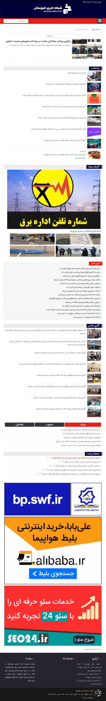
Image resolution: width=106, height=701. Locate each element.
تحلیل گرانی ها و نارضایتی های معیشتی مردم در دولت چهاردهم (65, 140)
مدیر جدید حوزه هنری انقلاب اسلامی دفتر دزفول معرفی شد (80, 268)
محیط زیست (93, 454)
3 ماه (51, 466)
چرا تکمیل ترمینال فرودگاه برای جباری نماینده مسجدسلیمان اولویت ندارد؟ (62, 117)
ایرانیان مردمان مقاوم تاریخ (77, 73)
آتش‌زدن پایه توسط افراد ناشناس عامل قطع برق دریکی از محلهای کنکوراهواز (74, 298)
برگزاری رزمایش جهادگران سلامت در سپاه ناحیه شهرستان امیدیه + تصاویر (38, 41)
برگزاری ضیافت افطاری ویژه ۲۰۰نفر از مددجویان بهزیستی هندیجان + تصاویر (61, 408)
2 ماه (60, 462)
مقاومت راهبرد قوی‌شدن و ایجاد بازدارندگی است (83, 287)
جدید (83, 425)
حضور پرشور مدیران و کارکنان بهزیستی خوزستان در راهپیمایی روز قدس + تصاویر (60, 397)
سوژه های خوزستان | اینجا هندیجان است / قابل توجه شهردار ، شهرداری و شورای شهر (89, 667)
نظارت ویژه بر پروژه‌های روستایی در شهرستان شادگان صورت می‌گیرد (77, 279)
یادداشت (95, 68)
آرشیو (95, 659)
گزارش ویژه (94, 167)
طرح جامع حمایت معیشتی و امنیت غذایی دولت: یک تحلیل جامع (64, 106)
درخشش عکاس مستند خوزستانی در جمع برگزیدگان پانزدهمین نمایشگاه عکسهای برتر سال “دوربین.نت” (52, 364)
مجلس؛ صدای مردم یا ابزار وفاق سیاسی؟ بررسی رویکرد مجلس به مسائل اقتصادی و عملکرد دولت (54, 95)
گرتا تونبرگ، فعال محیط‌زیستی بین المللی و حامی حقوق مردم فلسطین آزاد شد (74, 470)
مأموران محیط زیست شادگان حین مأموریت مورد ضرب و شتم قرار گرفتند (76, 458)
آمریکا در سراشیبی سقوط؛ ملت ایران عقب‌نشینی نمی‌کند (81, 291)
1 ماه (48, 458)
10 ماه (44, 470)
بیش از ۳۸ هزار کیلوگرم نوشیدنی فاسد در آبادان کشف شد (81, 272)
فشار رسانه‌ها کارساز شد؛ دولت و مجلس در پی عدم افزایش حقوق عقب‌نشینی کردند (58, 129)
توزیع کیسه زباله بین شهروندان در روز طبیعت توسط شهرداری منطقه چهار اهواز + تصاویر (71, 474)
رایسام (78, 690)
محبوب (49, 425)
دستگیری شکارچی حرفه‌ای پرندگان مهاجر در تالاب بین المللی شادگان (77, 466)
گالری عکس (94, 326)
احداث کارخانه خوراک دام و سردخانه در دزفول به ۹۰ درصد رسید (79, 313)
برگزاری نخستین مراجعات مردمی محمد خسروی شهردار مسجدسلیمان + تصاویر (60, 352)
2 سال (38, 474)
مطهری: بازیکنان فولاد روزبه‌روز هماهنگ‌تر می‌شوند (82, 302)
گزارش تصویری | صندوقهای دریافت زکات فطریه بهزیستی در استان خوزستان (61, 375)
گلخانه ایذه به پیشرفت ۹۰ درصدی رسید (86, 317)
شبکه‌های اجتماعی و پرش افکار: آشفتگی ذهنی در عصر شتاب (66, 84)
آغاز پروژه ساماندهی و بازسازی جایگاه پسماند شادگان (82, 462)
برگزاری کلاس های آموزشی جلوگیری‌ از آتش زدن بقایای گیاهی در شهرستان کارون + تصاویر (57, 386)
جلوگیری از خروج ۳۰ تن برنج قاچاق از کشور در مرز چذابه (81, 276)
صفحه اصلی (96, 29)
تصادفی (19, 425)
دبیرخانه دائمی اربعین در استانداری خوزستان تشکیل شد (81, 306)
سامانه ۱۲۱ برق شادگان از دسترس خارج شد (85, 231)
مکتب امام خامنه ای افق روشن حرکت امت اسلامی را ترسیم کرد (79, 294)
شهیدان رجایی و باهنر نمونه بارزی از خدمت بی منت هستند (80, 283)
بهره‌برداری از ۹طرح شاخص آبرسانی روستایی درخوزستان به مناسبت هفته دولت (73, 309)
